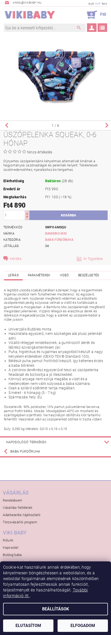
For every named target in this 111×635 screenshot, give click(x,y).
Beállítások (55, 608)
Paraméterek (39, 275)
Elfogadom (82, 625)
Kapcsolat (10, 547)
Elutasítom (28, 625)
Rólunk (8, 540)
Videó (64, 275)
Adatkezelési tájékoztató (21, 515)
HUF (98, 3)
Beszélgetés (88, 275)
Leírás (13, 275)
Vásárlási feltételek (17, 508)
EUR (91, 3)
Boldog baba (12, 555)
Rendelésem (12, 500)
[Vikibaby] (30, 15)
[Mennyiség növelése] (27, 212)
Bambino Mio (56, 233)
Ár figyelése (93, 259)
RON (104, 3)
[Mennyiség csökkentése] (27, 217)
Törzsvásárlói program (20, 522)
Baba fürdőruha (59, 240)
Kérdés (15, 259)
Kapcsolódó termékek (26, 442)
